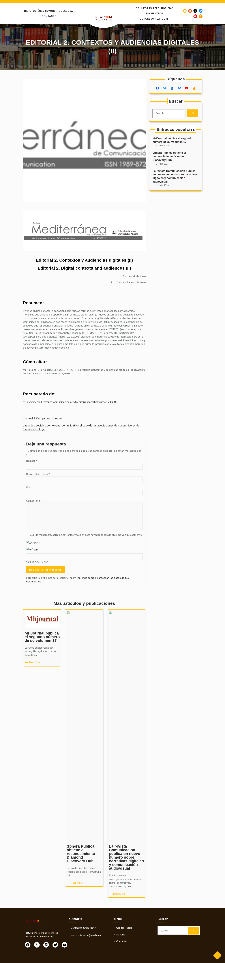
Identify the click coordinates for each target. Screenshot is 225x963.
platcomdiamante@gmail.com (86, 935)
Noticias (120, 934)
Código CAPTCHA (36, 561)
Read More (35, 662)
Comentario (34, 500)
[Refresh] (32, 549)
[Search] (192, 113)
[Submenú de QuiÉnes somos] (56, 11)
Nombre (31, 460)
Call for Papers (124, 927)
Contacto (121, 941)
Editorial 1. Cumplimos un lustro (42, 418)
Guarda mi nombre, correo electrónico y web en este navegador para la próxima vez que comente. (86, 534)
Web (28, 487)
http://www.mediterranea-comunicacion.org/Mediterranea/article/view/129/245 (70, 402)
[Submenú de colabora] (74, 11)
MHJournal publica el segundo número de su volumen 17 (172, 140)
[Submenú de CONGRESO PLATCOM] (169, 19)
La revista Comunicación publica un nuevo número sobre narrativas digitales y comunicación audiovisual (175, 176)
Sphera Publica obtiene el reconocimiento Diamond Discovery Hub (169, 156)
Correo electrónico (38, 474)
